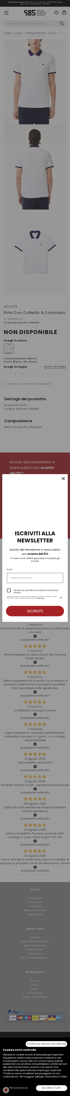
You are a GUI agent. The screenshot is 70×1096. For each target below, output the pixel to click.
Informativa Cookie (56, 1076)
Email (9, 569)
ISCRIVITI (35, 611)
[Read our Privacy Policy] (61, 597)
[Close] (63, 478)
